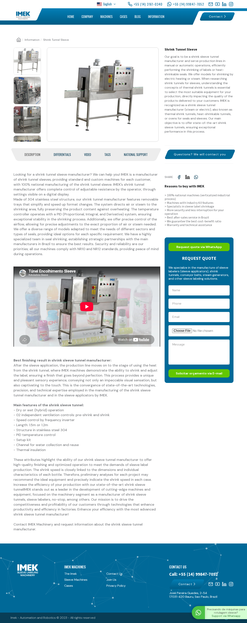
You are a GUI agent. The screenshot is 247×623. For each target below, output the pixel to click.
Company (87, 16)
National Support (136, 155)
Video (87, 155)
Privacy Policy (116, 586)
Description (32, 155)
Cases (68, 586)
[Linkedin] (224, 584)
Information (32, 39)
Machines (106, 16)
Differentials (62, 155)
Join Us (111, 580)
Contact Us (114, 574)
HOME (70, 16)
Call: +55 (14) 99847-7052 (193, 574)
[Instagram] (231, 4)
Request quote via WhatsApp (199, 247)
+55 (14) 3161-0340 (148, 4)
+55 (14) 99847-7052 (188, 4)
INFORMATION (156, 16)
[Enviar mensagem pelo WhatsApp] (198, 612)
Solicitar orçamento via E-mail (199, 373)
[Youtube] (217, 584)
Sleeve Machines (75, 580)
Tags (107, 155)
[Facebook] (210, 4)
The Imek (70, 574)
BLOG (137, 16)
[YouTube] (217, 4)
